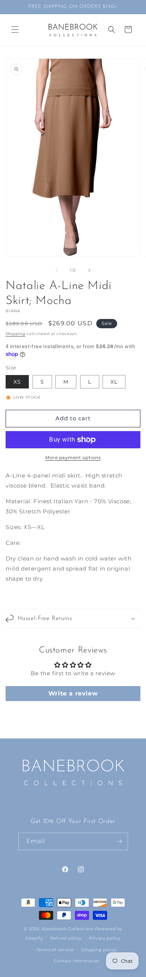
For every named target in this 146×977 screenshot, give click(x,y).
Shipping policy (99, 949)
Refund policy (66, 938)
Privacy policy (105, 938)
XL (114, 381)
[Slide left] (56, 270)
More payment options (73, 457)
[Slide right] (89, 270)
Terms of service (55, 949)
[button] (15, 29)
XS (17, 381)
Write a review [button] (73, 693)
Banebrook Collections (68, 928)
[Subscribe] (119, 841)
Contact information (77, 961)
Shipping (15, 333)
